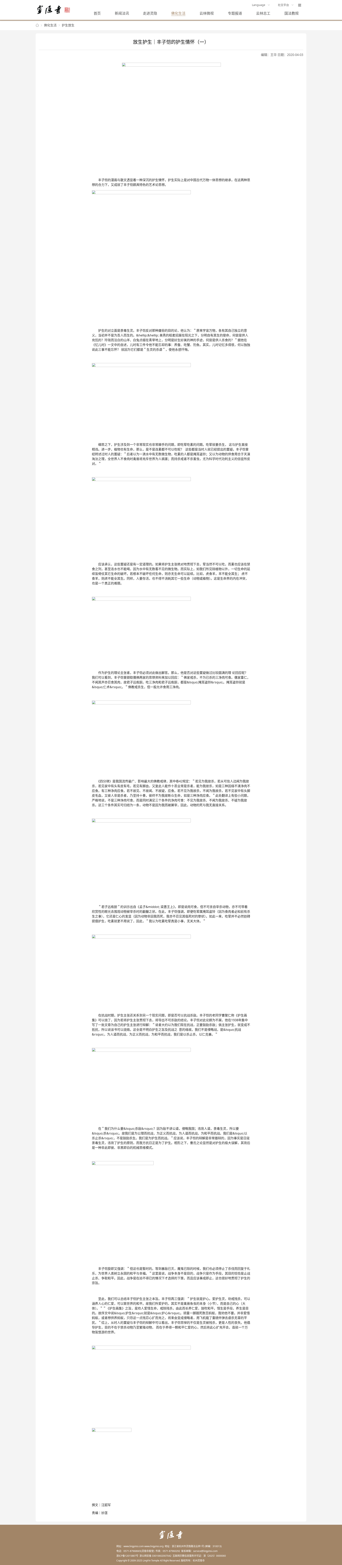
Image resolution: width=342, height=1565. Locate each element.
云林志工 (263, 13)
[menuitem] (261, 5)
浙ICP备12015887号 (127, 1555)
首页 (97, 13)
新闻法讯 (122, 13)
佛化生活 (178, 13)
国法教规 (291, 13)
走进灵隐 (150, 13)
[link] (37, 25)
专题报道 (235, 13)
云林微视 (207, 13)
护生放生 (68, 25)
